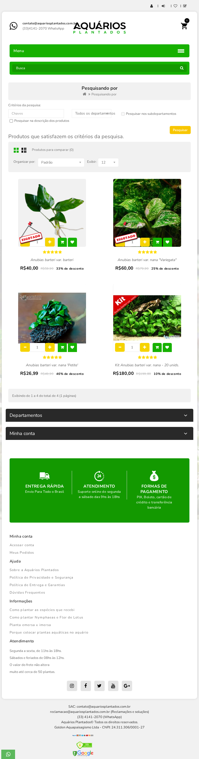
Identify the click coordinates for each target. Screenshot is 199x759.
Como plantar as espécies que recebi (42, 610)
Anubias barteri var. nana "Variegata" (147, 259)
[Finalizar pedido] (185, 6)
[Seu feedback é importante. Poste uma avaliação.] (127, 686)
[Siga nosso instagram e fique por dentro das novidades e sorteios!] (72, 686)
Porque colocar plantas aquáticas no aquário (49, 632)
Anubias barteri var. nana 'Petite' (52, 365)
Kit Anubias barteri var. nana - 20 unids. (147, 365)
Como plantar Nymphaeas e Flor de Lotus (46, 617)
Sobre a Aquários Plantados (34, 570)
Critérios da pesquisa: (24, 105)
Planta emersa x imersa (30, 625)
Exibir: (92, 161)
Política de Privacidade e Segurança (42, 577)
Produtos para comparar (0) (53, 149)
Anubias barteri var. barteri (52, 259)
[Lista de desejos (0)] (175, 6)
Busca (181, 69)
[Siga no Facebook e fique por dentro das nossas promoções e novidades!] (86, 686)
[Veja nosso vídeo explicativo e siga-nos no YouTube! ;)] (113, 686)
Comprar (62, 242)
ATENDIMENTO (99, 486)
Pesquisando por (104, 94)
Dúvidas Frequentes (27, 592)
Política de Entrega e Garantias (37, 585)
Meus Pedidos (22, 552)
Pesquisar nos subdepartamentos (151, 113)
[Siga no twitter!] (99, 686)
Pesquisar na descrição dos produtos (41, 120)
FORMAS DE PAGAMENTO (154, 489)
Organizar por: (24, 161)
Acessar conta (22, 545)
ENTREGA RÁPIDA (44, 486)
